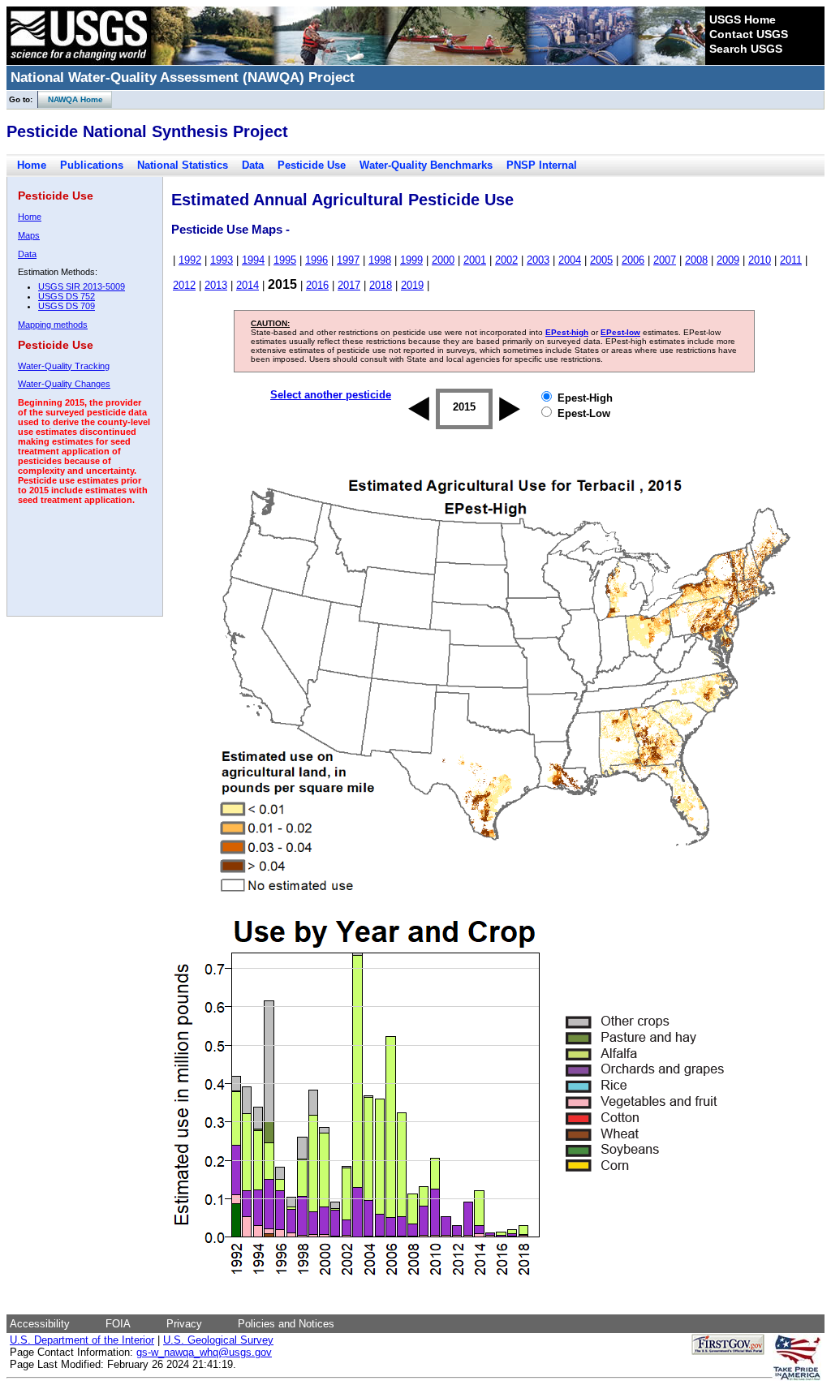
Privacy (184, 1324)
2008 (696, 260)
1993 (221, 260)
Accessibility (40, 1324)
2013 (216, 285)
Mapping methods (53, 324)
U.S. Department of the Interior (82, 1340)
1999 (411, 260)
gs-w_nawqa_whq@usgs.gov (204, 1352)
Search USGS (745, 48)
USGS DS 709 (66, 306)
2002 (506, 260)
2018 (380, 285)
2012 (184, 285)
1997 (348, 260)
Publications (91, 165)
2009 (728, 260)
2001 (474, 260)
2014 (247, 285)
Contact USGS (748, 34)
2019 (412, 285)
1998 (379, 260)
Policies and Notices (286, 1324)
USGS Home (742, 19)
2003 (538, 260)
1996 (316, 260)
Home (31, 165)
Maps (29, 235)
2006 (633, 260)
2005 (601, 260)
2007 (664, 260)
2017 (349, 285)
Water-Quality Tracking (64, 366)
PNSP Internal (541, 165)
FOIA (118, 1324)
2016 (317, 285)
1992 (190, 260)
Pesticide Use (312, 165)
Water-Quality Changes (64, 384)
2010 (759, 260)
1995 (284, 260)
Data (253, 165)
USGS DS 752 (66, 296)
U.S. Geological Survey (218, 1340)
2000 (443, 260)
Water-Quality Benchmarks (426, 165)
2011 (791, 260)
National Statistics (182, 165)
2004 (569, 260)
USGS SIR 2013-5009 (81, 286)
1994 (253, 260)
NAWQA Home (70, 99)
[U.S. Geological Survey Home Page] (78, 60)
